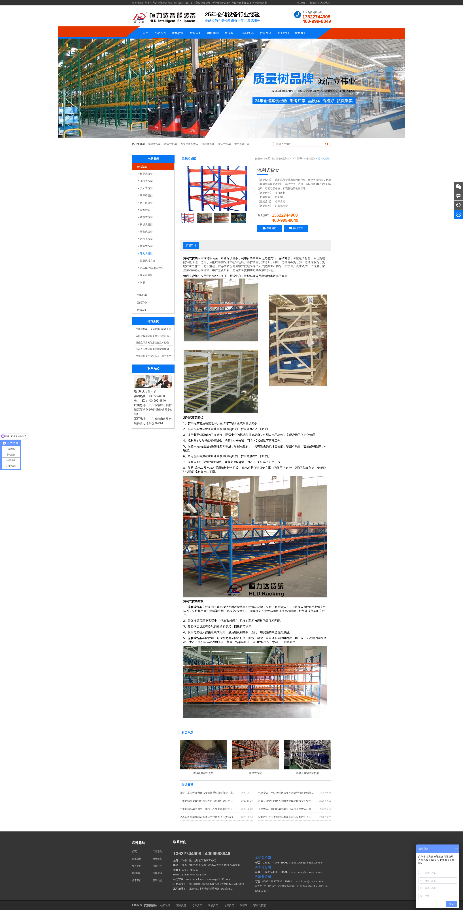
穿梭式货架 (154, 144)
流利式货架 (146, 253)
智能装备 (195, 33)
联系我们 (300, 33)
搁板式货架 (146, 224)
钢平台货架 (146, 202)
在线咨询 (271, 228)
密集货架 (178, 33)
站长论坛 (165, 905)
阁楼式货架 (208, 144)
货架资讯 (265, 33)
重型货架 (145, 209)
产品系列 (160, 33)
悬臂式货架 (146, 231)
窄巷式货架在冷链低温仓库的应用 (153, 356)
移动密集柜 (146, 275)
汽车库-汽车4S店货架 (152, 267)
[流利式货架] (216, 188)
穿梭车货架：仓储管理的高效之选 (153, 329)
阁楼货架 (213, 905)
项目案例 (213, 33)
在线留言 (312, 2)
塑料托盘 (181, 905)
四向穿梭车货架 (189, 144)
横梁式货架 (170, 144)
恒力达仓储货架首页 (282, 158)
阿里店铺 (300, 2)
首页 (145, 33)
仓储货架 (142, 166)
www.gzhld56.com (219, 879)
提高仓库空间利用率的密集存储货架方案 (154, 349)
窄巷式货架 (146, 217)
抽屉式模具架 (147, 260)
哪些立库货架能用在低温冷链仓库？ (154, 342)
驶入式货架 (224, 144)
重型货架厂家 (242, 144)
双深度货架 (146, 195)
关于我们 (283, 33)
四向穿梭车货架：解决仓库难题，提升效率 (154, 335)
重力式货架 (146, 246)
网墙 (142, 282)
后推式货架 (146, 238)
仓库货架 (229, 905)
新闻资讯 (248, 33)
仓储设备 (142, 309)
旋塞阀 (243, 905)
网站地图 (325, 2)
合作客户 (230, 33)
